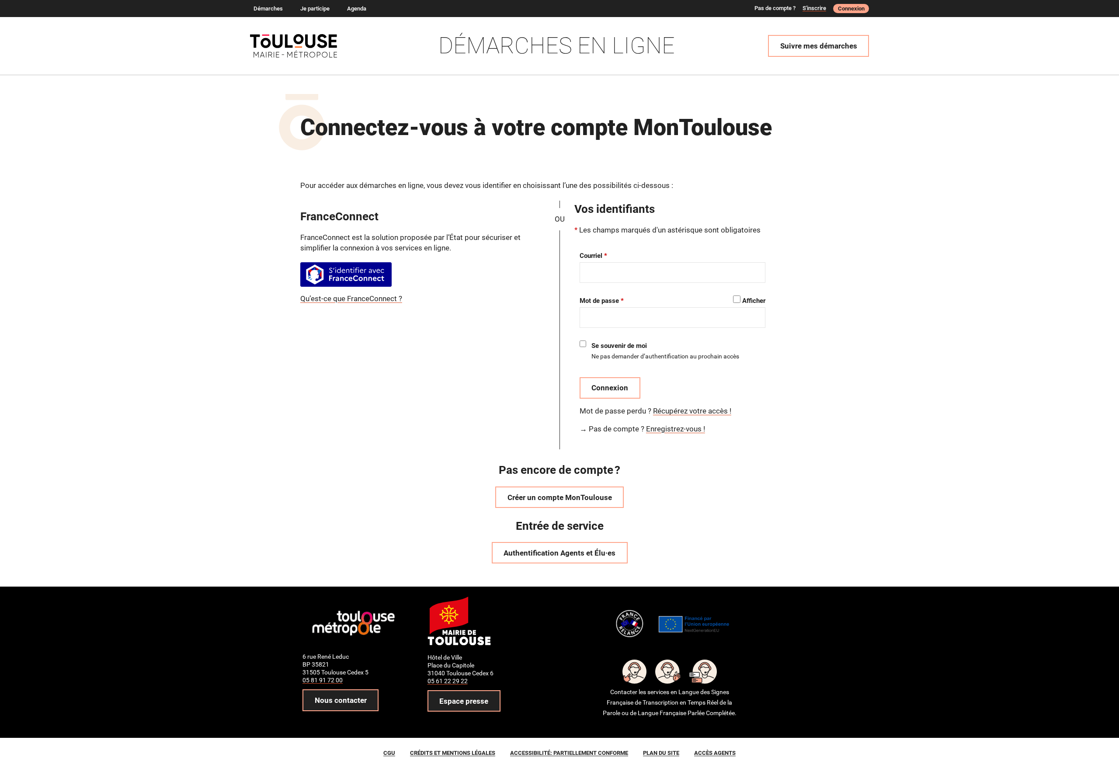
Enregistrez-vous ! (675, 428)
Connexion (851, 8)
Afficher (753, 301)
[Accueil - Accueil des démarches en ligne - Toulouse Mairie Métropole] (297, 46)
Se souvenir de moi (619, 346)
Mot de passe (599, 301)
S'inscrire (814, 8)
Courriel (591, 256)
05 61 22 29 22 (447, 681)
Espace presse (463, 701)
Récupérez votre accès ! (692, 411)
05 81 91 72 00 (322, 680)
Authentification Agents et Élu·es (559, 553)
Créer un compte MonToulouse (559, 497)
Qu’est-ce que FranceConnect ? (351, 298)
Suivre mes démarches (818, 46)
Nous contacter (341, 700)
